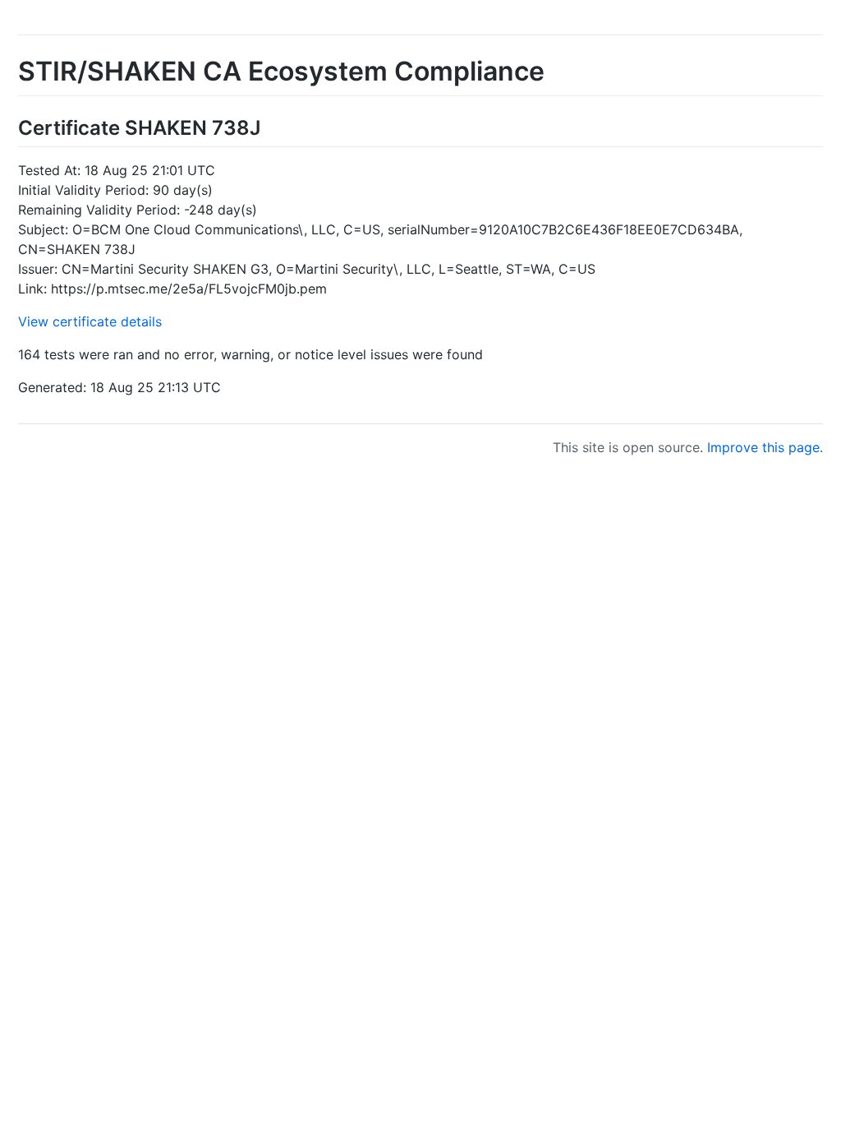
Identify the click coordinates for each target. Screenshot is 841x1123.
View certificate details (90, 321)
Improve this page (763, 447)
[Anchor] (270, 126)
